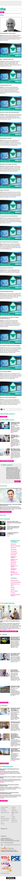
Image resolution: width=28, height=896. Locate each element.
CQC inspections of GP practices (6, 267)
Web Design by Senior (5, 873)
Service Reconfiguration (14, 572)
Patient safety (13, 549)
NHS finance (13, 564)
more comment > (4, 702)
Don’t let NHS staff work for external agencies (9, 241)
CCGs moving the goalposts (5, 371)
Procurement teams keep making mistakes (9, 216)
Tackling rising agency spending (6, 291)
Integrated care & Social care (14, 560)
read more (2, 774)
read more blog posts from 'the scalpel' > (9, 631)
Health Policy (13, 544)
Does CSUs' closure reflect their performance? (9, 112)
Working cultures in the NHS (5, 138)
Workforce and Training (15, 545)
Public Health (13, 554)
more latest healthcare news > (7, 461)
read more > (17, 481)
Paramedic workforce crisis (5, 85)
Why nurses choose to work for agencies (8, 397)
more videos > (4, 416)
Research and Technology (13, 569)
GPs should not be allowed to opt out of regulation (10, 345)
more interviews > (4, 763)
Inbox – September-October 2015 (6, 59)
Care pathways (14, 551)
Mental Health (13, 562)
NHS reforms (13, 547)
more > (12, 432)
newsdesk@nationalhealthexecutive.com (12, 844)
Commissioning (14, 553)
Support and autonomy (4, 190)
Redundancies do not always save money (8, 164)
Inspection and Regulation (14, 557)
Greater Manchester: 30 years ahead (7, 33)
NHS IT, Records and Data (15, 575)
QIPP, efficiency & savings (14, 566)
